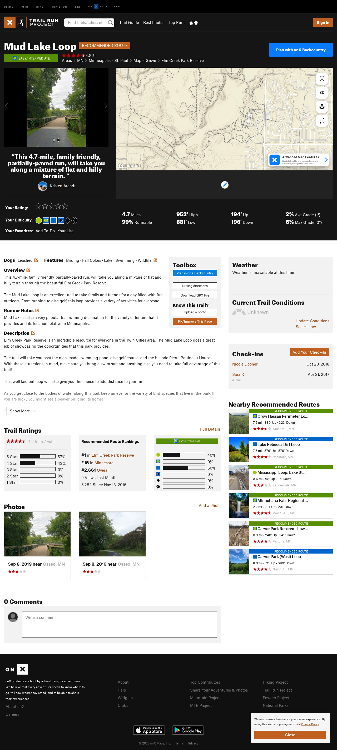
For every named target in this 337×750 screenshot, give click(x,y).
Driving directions (195, 286)
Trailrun (59, 6)
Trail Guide (129, 22)
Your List (65, 230)
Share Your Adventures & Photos (219, 690)
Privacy (193, 743)
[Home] (33, 22)
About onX (15, 706)
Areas (67, 60)
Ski (78, 6)
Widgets (125, 697)
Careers (12, 714)
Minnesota (104, 462)
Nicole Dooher (244, 364)
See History (306, 326)
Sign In (323, 22)
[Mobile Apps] (194, 22)
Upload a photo (195, 312)
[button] (9, 107)
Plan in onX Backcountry (195, 273)
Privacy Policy (310, 724)
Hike (40, 6)
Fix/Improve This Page (195, 321)
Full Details (210, 429)
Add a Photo (210, 505)
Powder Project (276, 697)
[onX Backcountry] (105, 7)
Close (290, 734)
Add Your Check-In (309, 352)
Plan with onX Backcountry (301, 49)
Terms (179, 743)
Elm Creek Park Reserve (182, 60)
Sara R (238, 374)
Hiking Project (275, 682)
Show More (20, 410)
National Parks (276, 705)
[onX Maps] (17, 673)
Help (122, 690)
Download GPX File (195, 295)
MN (80, 60)
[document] (290, 728)
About (123, 682)
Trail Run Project (277, 690)
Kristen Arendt (63, 185)
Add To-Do (45, 230)
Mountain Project (205, 697)
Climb (9, 6)
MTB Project (201, 705)
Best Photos (153, 22)
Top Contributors (205, 682)
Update (312, 320)
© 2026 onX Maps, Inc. (155, 743)
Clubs (123, 705)
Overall (103, 470)
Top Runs (176, 22)
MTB (25, 6)
